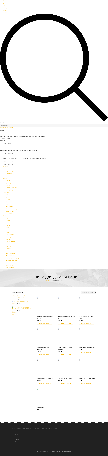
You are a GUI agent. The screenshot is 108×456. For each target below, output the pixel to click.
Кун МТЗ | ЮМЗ (10, 169)
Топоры (8, 199)
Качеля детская (10, 265)
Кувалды (8, 225)
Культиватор (9, 173)
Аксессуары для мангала (12, 190)
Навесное (5, 166)
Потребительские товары (9, 244)
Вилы (7, 194)
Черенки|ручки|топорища (12, 258)
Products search (4, 123)
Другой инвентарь (10, 253)
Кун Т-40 (8, 176)
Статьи (5, 10)
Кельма (8, 220)
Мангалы (8, 180)
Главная (5, 1)
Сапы (7, 204)
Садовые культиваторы (12, 208)
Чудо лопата (9, 246)
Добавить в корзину (45, 323)
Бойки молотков (10, 234)
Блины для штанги (10, 241)
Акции (4, 5)
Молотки (8, 230)
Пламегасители (10, 255)
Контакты (5, 12)
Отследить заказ (7, 8)
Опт (4, 3)
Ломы (7, 227)
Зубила (7, 218)
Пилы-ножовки (9, 206)
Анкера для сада (10, 211)
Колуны (8, 223)
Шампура (8, 185)
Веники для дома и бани (12, 262)
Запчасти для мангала (11, 187)
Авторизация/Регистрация (6, 127)
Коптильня (8, 248)
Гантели (8, 239)
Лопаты (8, 201)
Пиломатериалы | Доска (12, 260)
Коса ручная (9, 213)
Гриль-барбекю (10, 183)
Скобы (7, 232)
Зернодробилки (10, 267)
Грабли (7, 197)
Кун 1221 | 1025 (10, 171)
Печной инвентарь (10, 251)
